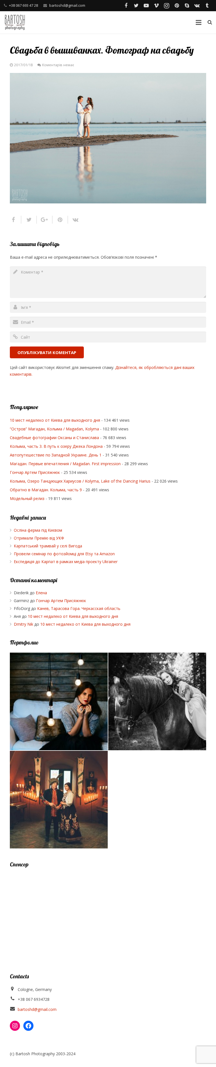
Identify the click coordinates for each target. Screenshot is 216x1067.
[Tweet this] (29, 220)
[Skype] (187, 6)
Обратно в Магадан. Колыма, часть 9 (46, 489)
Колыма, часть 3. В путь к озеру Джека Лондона (56, 446)
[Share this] (15, 220)
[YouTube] (146, 6)
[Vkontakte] (197, 6)
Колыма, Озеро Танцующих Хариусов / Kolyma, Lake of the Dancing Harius (80, 481)
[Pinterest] (177, 6)
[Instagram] (166, 6)
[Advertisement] (108, 913)
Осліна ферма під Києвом (38, 530)
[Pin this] (60, 220)
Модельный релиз (27, 498)
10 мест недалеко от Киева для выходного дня (55, 420)
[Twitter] (136, 6)
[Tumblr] (207, 6)
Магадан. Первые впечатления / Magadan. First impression (65, 463)
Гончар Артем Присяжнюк (35, 472)
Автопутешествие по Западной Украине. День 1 (56, 455)
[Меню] (198, 22)
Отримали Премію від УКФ (39, 538)
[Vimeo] (156, 6)
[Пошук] (209, 22)
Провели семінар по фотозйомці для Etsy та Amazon (64, 553)
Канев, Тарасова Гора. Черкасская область (78, 608)
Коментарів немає (58, 65)
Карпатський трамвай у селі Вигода (48, 546)
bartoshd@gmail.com (67, 5)
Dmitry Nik (23, 624)
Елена (41, 592)
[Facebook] (126, 6)
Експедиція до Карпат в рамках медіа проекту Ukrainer (66, 561)
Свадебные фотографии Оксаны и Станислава (54, 437)
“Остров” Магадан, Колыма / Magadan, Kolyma (54, 429)
